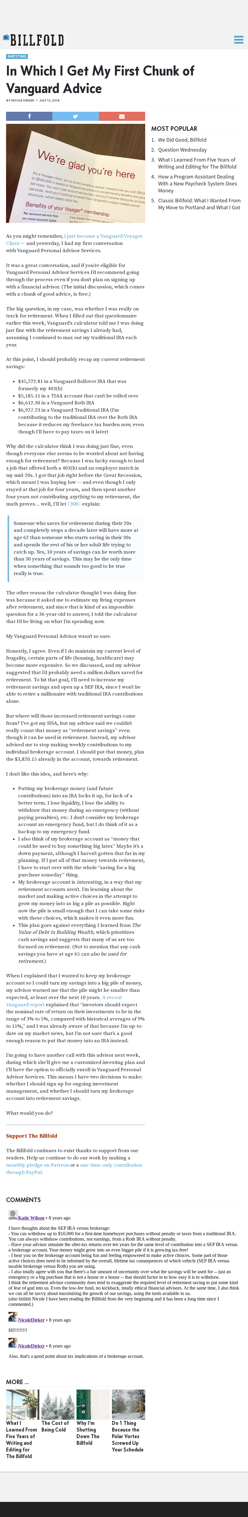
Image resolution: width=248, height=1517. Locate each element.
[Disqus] (124, 1282)
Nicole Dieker (22, 100)
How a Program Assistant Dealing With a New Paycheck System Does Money (197, 183)
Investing (17, 56)
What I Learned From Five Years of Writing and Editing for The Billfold (197, 163)
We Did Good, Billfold (182, 139)
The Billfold (33, 40)
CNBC (74, 504)
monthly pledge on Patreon (37, 1165)
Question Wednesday (182, 149)
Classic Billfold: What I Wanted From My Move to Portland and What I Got (199, 204)
